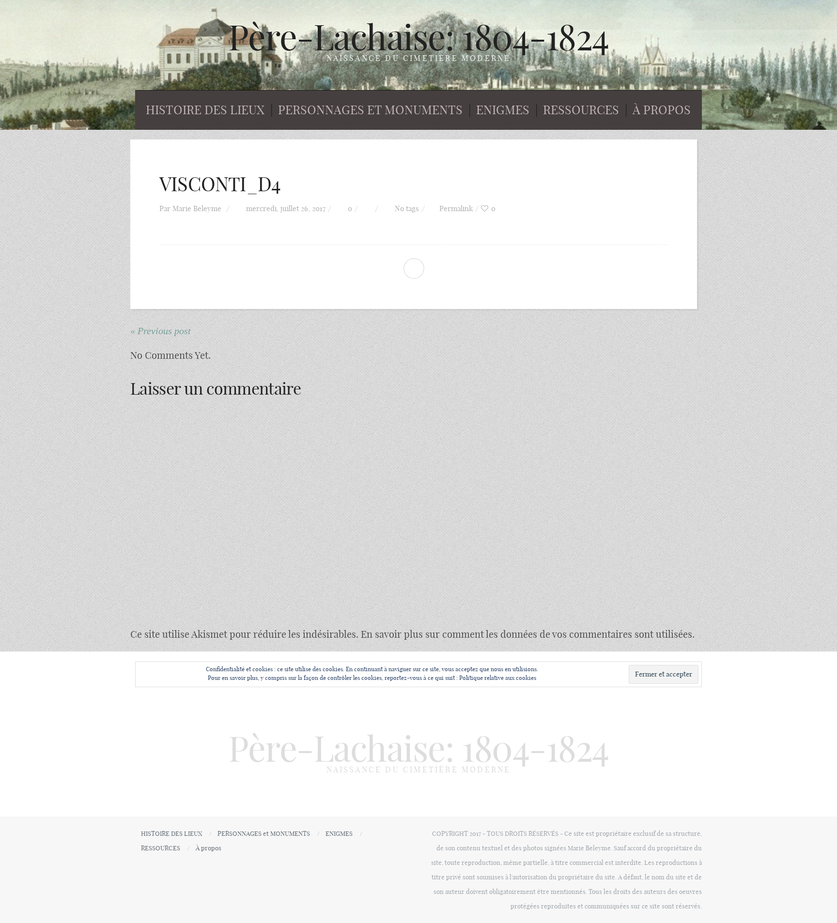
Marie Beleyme (196, 208)
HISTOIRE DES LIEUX (205, 110)
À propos (662, 110)
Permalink (456, 208)
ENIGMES (502, 110)
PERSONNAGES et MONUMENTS (370, 110)
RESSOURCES (581, 110)
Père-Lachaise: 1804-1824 (418, 37)
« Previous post (160, 330)
